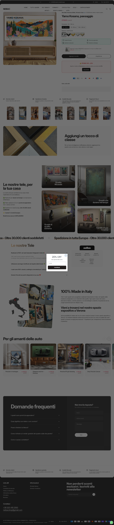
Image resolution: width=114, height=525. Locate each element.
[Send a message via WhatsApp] (111, 522)
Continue (57, 267)
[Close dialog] (66, 255)
